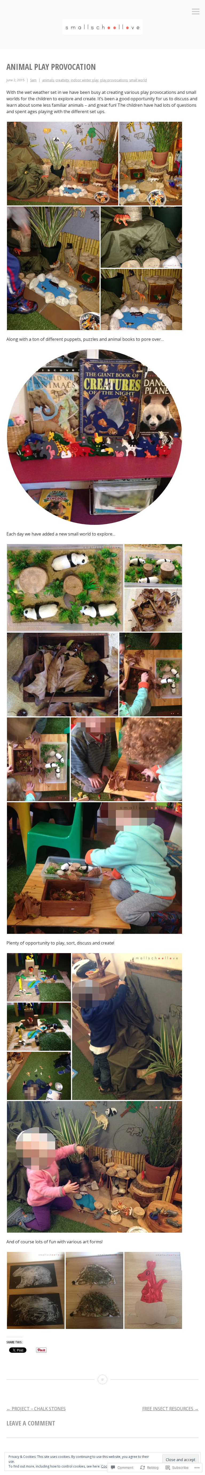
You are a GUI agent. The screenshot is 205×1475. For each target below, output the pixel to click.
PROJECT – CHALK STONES (36, 1409)
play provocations (114, 80)
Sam (33, 80)
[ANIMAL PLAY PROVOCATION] (102, 1379)
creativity (62, 80)
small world (138, 80)
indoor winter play (84, 80)
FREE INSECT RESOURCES (170, 1409)
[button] (62, 163)
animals (48, 80)
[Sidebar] (195, 12)
